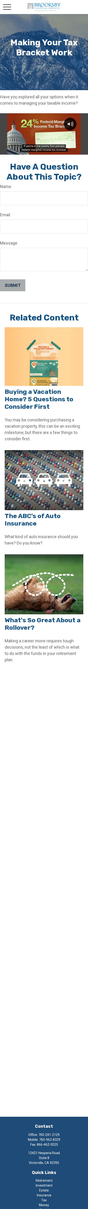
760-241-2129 (49, 1135)
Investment (44, 1185)
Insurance (44, 1195)
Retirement (44, 1180)
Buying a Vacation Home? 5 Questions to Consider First (39, 399)
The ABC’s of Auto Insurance (33, 519)
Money (44, 1205)
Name (5, 186)
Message (8, 243)
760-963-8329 (49, 1139)
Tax (44, 1200)
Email (5, 214)
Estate (44, 1190)
